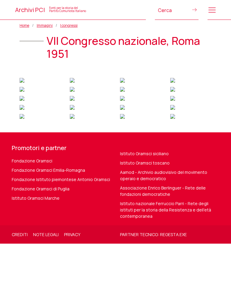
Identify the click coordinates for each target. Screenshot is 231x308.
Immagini (45, 25)
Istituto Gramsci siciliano (144, 153)
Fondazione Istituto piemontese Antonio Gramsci (61, 179)
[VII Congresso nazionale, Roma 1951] (22, 79)
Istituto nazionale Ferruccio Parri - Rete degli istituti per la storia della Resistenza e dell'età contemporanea (165, 210)
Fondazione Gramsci (32, 161)
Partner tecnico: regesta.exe (153, 234)
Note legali (46, 234)
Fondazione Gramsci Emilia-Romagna (48, 170)
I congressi (69, 25)
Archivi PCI (50, 10)
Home (24, 25)
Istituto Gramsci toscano (145, 163)
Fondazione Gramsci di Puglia (40, 189)
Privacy (72, 234)
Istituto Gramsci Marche (36, 198)
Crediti (20, 234)
